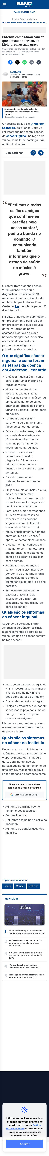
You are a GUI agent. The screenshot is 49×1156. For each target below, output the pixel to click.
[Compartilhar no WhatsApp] (24, 62)
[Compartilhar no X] (17, 62)
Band (14, 19)
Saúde (8, 886)
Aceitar (25, 1144)
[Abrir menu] (4, 4)
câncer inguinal (16, 136)
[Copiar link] (38, 62)
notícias (33, 886)
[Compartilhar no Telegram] (41, 153)
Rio (17, 306)
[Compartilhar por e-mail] (31, 62)
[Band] (24, 4)
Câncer (20, 886)
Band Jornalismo (27, 19)
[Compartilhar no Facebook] (10, 62)
